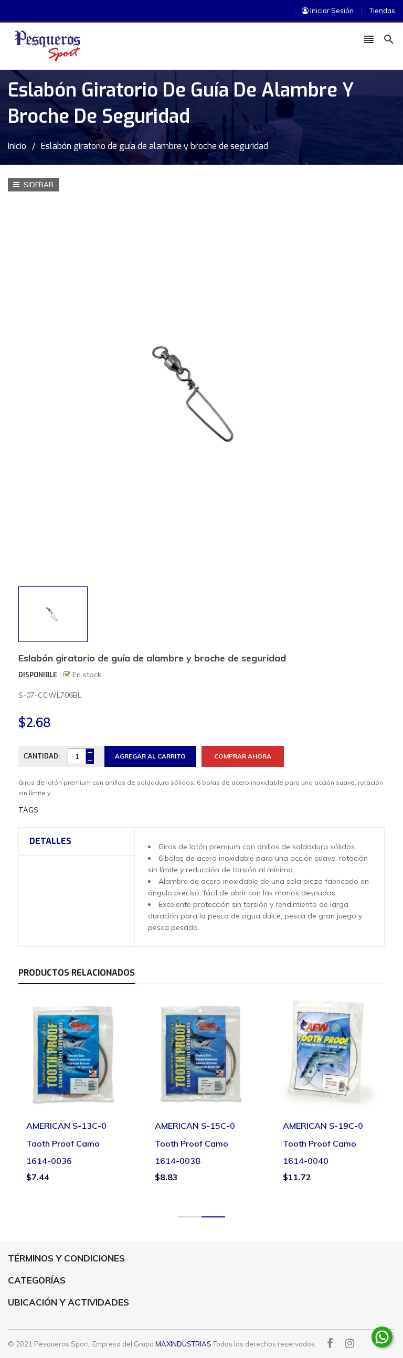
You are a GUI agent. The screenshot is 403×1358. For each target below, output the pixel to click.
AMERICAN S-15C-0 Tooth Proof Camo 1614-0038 (195, 1143)
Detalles (50, 841)
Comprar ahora (242, 756)
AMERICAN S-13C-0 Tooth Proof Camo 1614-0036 (66, 1143)
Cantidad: (42, 756)
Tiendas (382, 10)
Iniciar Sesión (331, 10)
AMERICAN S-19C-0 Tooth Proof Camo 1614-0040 (323, 1143)
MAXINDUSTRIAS (183, 1344)
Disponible (37, 674)
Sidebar (38, 184)
